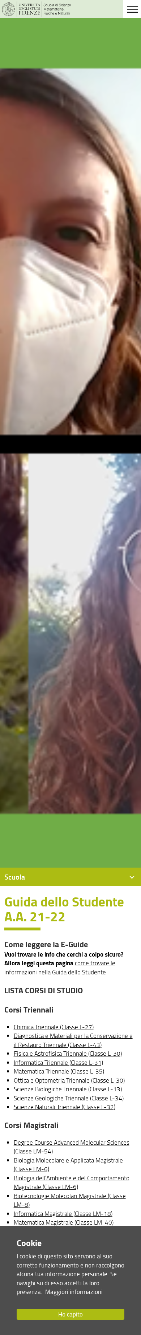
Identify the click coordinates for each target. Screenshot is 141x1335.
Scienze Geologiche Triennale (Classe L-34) (69, 1098)
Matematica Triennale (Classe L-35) (59, 1071)
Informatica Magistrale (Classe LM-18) (63, 1213)
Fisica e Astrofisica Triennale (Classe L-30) (68, 1053)
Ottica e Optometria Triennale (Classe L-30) (69, 1080)
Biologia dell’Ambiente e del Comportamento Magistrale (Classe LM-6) (71, 1182)
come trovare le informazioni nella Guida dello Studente (59, 967)
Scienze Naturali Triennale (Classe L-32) (64, 1107)
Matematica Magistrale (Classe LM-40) (64, 1222)
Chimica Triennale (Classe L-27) (54, 1027)
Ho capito (70, 1314)
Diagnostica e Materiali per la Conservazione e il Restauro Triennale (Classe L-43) (73, 1039)
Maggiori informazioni (74, 1291)
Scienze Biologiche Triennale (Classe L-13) (68, 1089)
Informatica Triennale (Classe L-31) (58, 1062)
